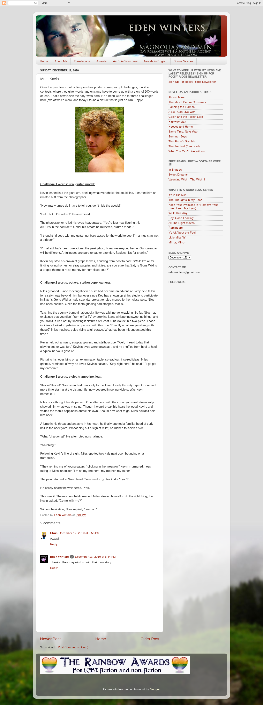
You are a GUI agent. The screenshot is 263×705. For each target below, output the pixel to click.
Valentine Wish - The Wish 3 (186, 179)
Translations (82, 61)
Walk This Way (177, 213)
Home (44, 61)
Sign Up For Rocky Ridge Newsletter (192, 81)
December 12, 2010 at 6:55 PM (79, 533)
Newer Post (50, 639)
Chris (54, 533)
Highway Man (177, 121)
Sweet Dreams (178, 174)
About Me (60, 61)
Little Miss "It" (177, 237)
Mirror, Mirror (177, 242)
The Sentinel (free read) (184, 146)
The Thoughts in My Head (185, 199)
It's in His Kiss (177, 195)
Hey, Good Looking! (181, 218)
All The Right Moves (181, 223)
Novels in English (155, 61)
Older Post (150, 639)
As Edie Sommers (125, 61)
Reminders (175, 227)
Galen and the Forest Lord (185, 116)
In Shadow (175, 169)
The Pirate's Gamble (181, 141)
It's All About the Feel (182, 232)
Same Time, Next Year (183, 131)
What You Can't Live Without (186, 151)
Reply (54, 544)
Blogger (155, 689)
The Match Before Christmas (187, 102)
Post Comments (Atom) (73, 647)
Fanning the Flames (181, 106)
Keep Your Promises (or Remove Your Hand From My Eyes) (193, 206)
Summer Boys (177, 136)
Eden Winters (59, 556)
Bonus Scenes (183, 61)
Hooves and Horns (180, 126)
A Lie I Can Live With (181, 111)
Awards (101, 61)
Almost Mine (176, 97)
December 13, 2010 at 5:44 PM (95, 556)
